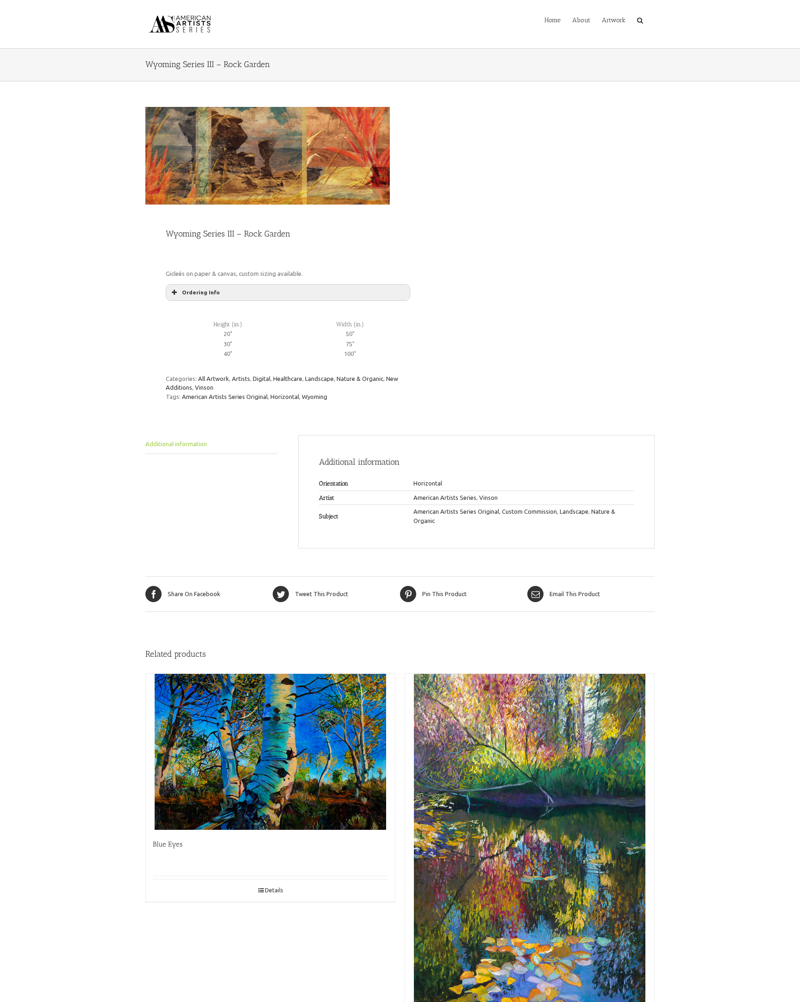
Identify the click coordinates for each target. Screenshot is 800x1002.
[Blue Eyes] (270, 752)
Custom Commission (529, 511)
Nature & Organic (360, 378)
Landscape (319, 378)
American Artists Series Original (225, 396)
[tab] (211, 444)
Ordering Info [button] (201, 292)
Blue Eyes (167, 844)
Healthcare (287, 378)
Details (274, 890)
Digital (261, 378)
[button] (640, 19)
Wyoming (314, 396)
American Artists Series (444, 497)
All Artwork (213, 378)
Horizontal (284, 396)
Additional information (176, 444)
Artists (241, 378)
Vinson (204, 387)
